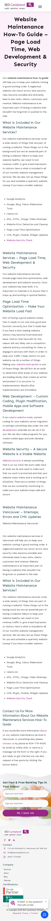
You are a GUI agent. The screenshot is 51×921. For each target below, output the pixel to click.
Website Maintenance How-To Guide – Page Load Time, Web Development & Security (25, 42)
